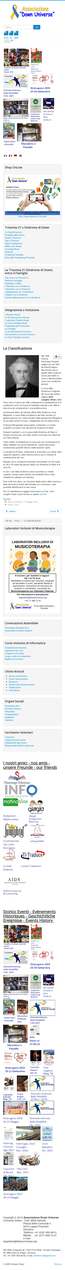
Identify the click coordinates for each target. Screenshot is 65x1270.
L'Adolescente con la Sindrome (19, 291)
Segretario (9, 717)
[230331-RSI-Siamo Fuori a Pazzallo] (9, 135)
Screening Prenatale (14, 254)
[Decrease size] (16, 34)
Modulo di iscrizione (14, 659)
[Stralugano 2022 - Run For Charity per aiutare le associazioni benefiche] (15, 1062)
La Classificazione (13, 232)
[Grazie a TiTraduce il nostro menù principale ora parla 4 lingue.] (33, 861)
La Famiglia (10, 328)
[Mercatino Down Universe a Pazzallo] (29, 135)
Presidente (10, 711)
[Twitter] (9, 22)
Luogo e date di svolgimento (18, 656)
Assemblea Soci (12, 705)
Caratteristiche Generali (15, 647)
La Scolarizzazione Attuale (17, 317)
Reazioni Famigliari (13, 280)
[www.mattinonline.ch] (15, 810)
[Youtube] (14, 22)
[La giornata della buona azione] (35, 110)
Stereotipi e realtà (13, 283)
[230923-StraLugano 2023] (43, 85)
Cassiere (9, 720)
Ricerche (9, 251)
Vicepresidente (11, 714)
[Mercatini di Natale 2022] (22, 1011)
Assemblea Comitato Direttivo (18, 630)
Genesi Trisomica (13, 237)
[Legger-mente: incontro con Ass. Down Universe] (15, 110)
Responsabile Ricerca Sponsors (19, 745)
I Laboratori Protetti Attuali (17, 320)
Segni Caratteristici (13, 243)
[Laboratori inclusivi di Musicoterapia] (32, 574)
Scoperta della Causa (14, 235)
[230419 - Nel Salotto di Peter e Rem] (48, 110)
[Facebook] (5, 22)
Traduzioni (9, 737)
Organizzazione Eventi (15, 740)
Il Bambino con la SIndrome (17, 289)
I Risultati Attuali (12, 314)
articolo (43, 494)
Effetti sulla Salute (13, 246)
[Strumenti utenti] (57, 356)
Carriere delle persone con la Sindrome (22, 297)
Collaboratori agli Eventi (16, 742)
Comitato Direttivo (13, 708)
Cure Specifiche (12, 249)
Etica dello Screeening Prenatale (20, 257)
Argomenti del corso (14, 650)
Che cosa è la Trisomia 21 (17, 277)
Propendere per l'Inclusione (17, 325)
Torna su (58, 1263)
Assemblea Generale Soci (17, 627)
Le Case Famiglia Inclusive (17, 337)
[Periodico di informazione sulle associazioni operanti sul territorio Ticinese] (20, 791)
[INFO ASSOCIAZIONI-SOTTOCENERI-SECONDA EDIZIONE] (35, 1037)
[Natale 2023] (16, 60)
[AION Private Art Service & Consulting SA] (15, 886)
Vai (36, 27)
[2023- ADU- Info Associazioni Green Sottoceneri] (36, 60)
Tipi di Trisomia (12, 240)
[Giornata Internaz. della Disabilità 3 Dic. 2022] (42, 1011)
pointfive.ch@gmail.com (44, 1255)
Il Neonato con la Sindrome (17, 286)
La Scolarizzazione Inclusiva (18, 331)
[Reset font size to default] (11, 36)
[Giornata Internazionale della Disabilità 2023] (15, 85)
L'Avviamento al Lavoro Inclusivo (20, 334)
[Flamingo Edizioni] (17, 777)
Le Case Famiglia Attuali (16, 323)
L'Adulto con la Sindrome (16, 294)
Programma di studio (14, 653)
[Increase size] (6, 34)
